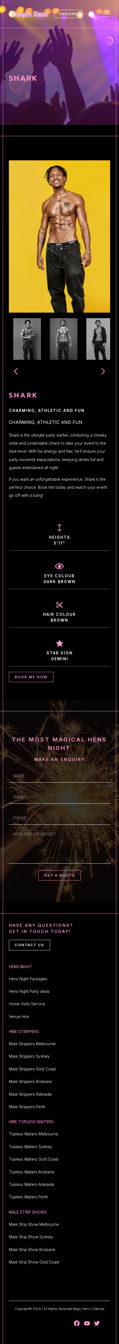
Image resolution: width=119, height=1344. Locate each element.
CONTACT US (29, 945)
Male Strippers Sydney (29, 1056)
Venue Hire (19, 1016)
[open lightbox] (59, 236)
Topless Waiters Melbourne (33, 1134)
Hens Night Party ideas (29, 991)
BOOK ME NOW (31, 677)
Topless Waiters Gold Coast (33, 1159)
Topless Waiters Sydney (30, 1147)
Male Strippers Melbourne (32, 1044)
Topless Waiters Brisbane (31, 1172)
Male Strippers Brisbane (30, 1081)
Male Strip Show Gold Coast (34, 1262)
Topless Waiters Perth (28, 1197)
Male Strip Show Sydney (31, 1237)
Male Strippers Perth (27, 1107)
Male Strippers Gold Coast (32, 1069)
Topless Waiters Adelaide (31, 1184)
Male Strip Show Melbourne (34, 1224)
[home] (29, 14)
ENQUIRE (68, 14)
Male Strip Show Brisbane (32, 1249)
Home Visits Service (27, 1004)
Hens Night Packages (28, 979)
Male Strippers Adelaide (30, 1094)
